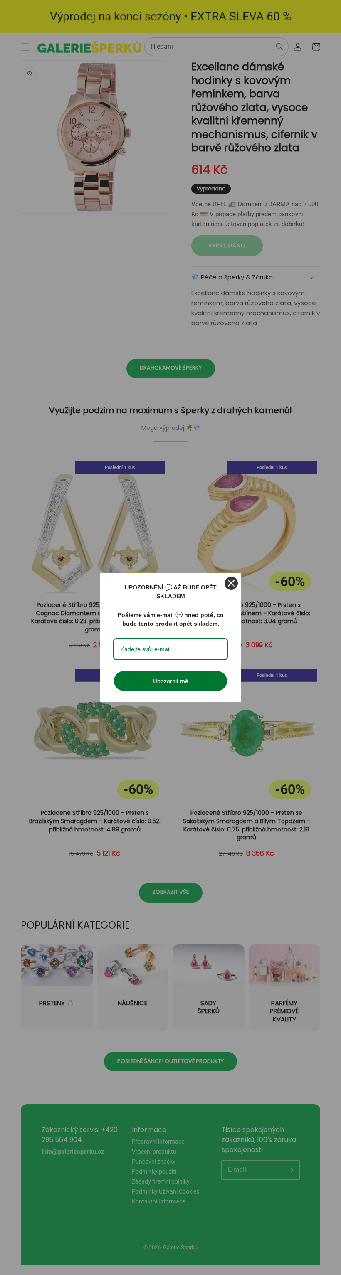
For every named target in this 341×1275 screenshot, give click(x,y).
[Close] (231, 583)
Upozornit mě (170, 681)
